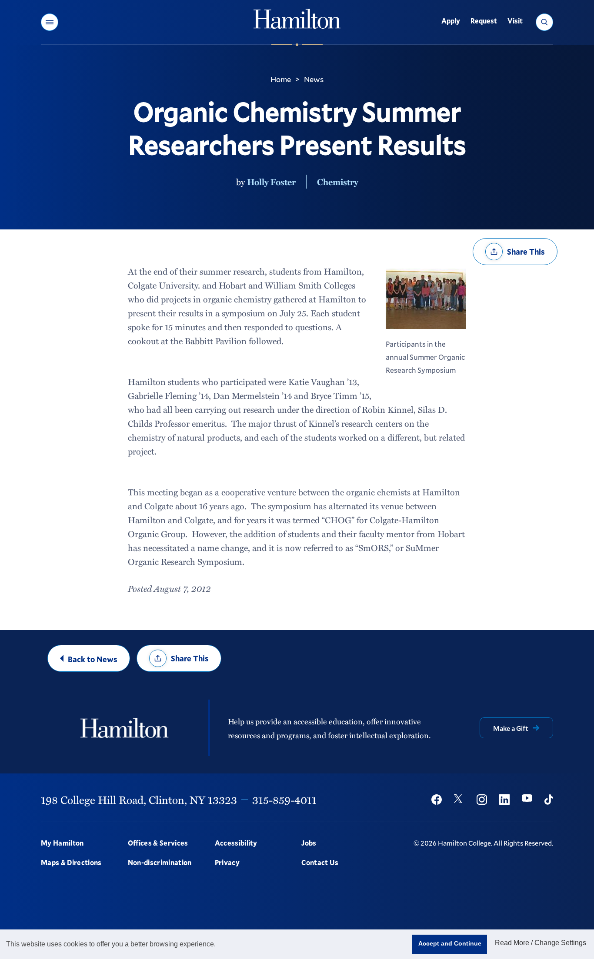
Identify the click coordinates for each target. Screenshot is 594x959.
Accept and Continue (449, 943)
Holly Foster (271, 181)
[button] (49, 22)
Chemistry (337, 181)
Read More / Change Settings (540, 942)
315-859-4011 (284, 799)
